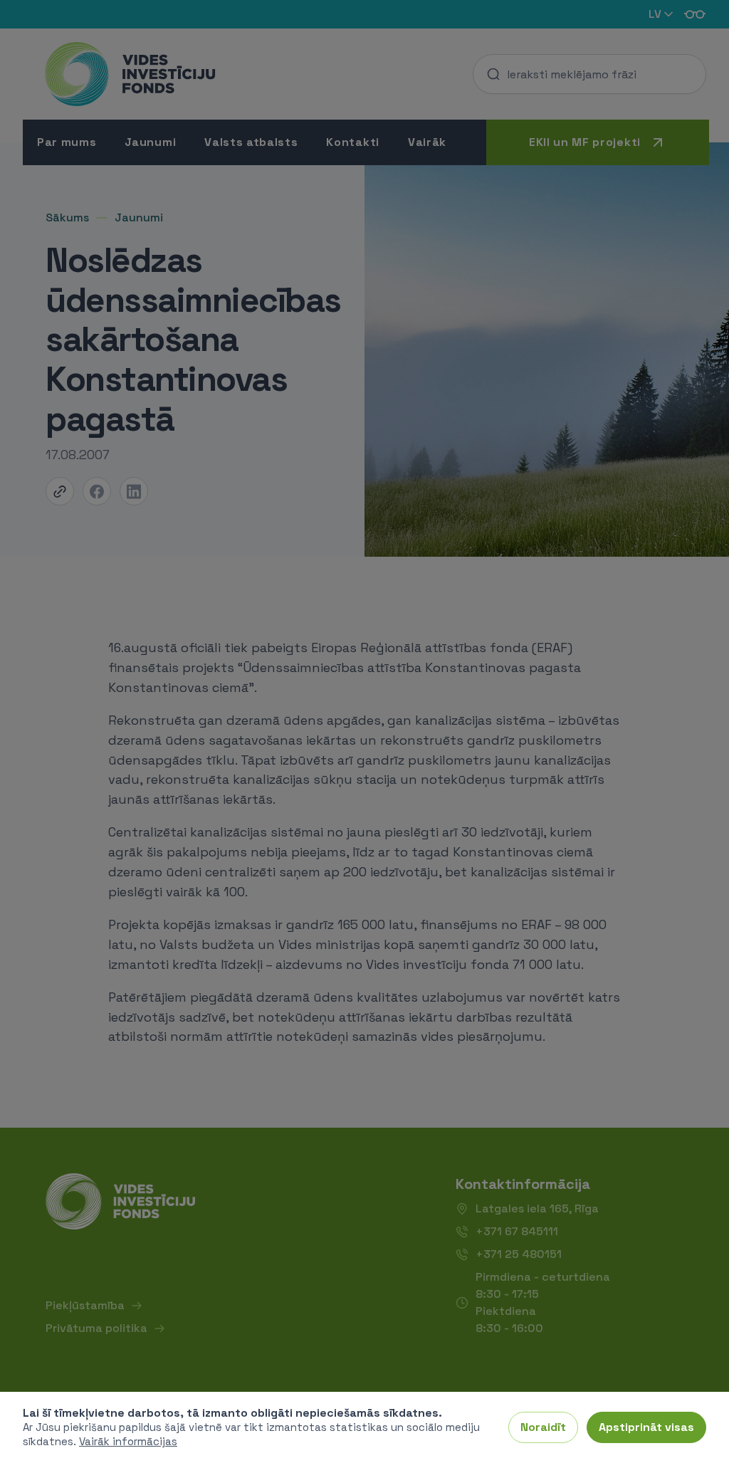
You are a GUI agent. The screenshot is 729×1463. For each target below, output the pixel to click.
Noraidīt (543, 1427)
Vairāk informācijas (128, 1441)
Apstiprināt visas (646, 1427)
